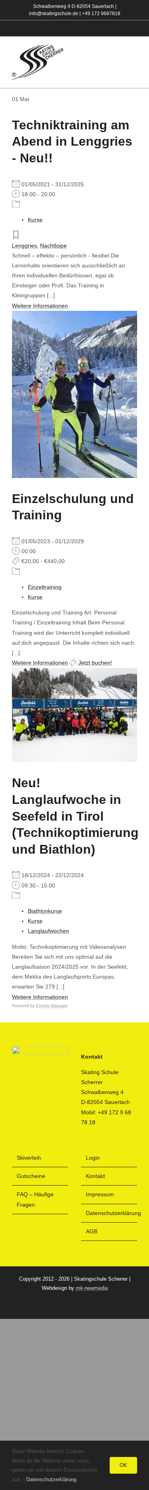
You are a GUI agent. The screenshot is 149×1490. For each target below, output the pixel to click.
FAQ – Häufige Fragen (35, 1199)
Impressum (100, 1194)
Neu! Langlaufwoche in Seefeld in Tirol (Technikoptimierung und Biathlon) (75, 816)
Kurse (35, 219)
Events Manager (52, 1005)
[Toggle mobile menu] (134, 63)
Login (93, 1158)
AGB (91, 1231)
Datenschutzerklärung (110, 1213)
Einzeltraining (45, 587)
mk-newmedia (92, 1288)
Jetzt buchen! (94, 662)
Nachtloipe (53, 245)
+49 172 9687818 (101, 13)
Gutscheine (31, 1176)
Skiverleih (29, 1158)
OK (123, 1465)
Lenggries (24, 245)
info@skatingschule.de (53, 13)
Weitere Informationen (40, 305)
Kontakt (95, 1176)
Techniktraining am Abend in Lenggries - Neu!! (72, 141)
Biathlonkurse (45, 911)
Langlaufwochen (48, 931)
